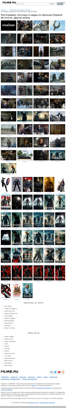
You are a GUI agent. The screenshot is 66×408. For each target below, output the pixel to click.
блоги (39, 377)
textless (6, 351)
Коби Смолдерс (9, 320)
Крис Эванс (8, 306)
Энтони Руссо (8, 323)
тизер (6, 343)
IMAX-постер (8, 360)
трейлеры (5, 377)
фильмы (22, 377)
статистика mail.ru (29, 379)
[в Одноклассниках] (63, 372)
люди (45, 377)
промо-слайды (9, 336)
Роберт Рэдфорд (9, 318)
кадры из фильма (9, 341)
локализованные (9, 358)
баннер (6, 346)
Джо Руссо (7, 325)
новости (14, 377)
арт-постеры (8, 365)
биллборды (8, 363)
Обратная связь (33, 402)
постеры (7, 348)
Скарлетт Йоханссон (10, 313)
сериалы (31, 377)
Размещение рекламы (47, 402)
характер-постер (9, 353)
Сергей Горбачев (7, 390)
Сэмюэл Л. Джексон (10, 308)
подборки (53, 377)
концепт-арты (8, 339)
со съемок (7, 356)
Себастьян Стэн (9, 311)
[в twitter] (55, 372)
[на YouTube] (59, 372)
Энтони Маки (8, 316)
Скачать (8, 32)
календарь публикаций (10, 379)
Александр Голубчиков (44, 388)
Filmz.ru (34, 385)
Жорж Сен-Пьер (9, 328)
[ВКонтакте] (51, 372)
